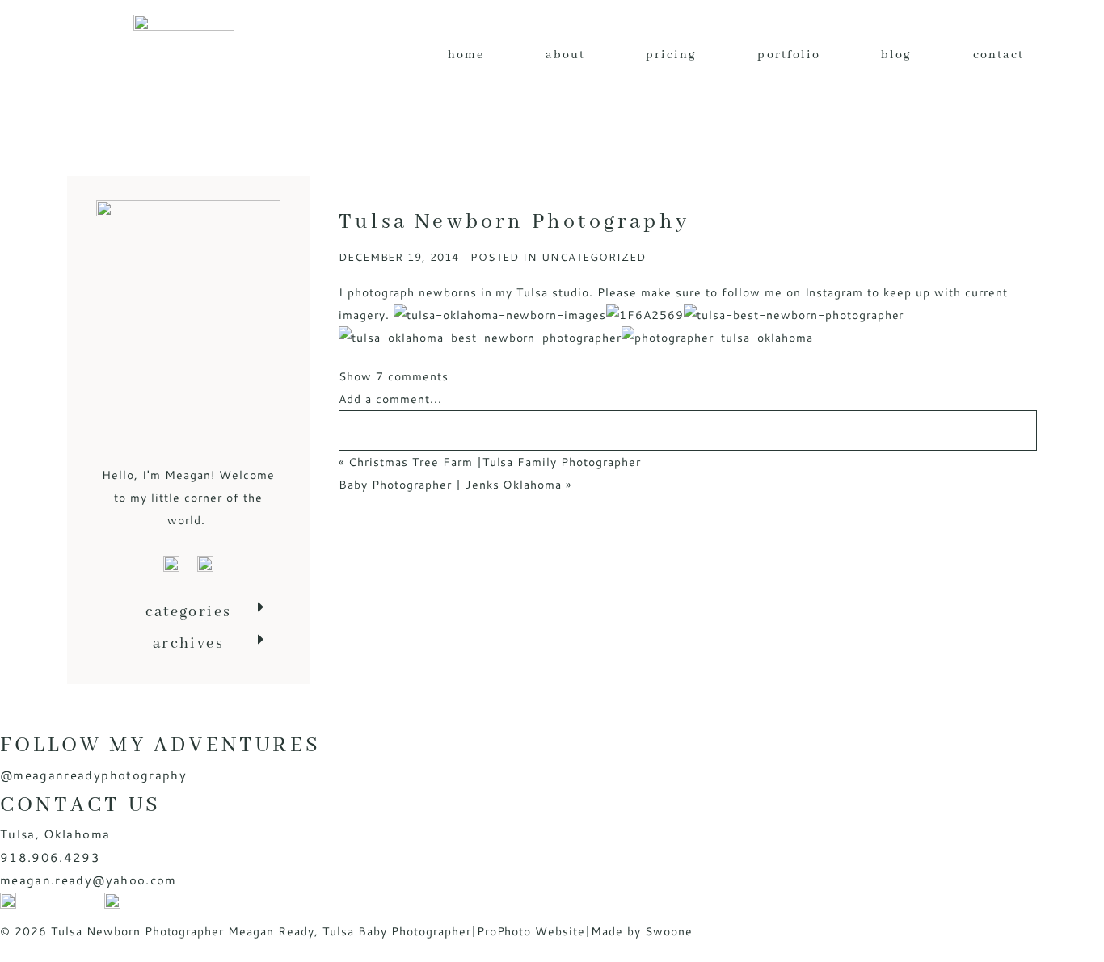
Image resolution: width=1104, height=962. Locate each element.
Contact (999, 55)
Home (466, 55)
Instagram (834, 292)
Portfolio (788, 55)
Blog (896, 55)
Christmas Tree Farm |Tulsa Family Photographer (494, 462)
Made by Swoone (642, 931)
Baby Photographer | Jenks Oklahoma (450, 485)
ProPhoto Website (531, 931)
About (565, 55)
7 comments (394, 376)
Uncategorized (593, 257)
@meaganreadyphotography (93, 775)
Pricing (671, 55)
